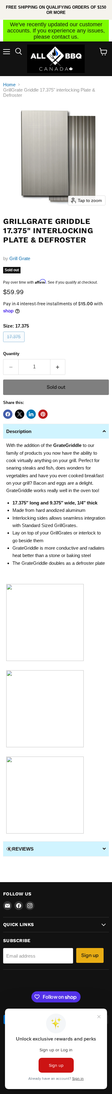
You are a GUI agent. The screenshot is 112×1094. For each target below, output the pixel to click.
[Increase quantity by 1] (58, 367)
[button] (56, 431)
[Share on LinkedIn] (31, 414)
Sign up (90, 955)
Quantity (11, 353)
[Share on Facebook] (7, 414)
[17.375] (14, 343)
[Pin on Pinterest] (43, 414)
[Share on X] (19, 414)
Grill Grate (19, 258)
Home (9, 84)
